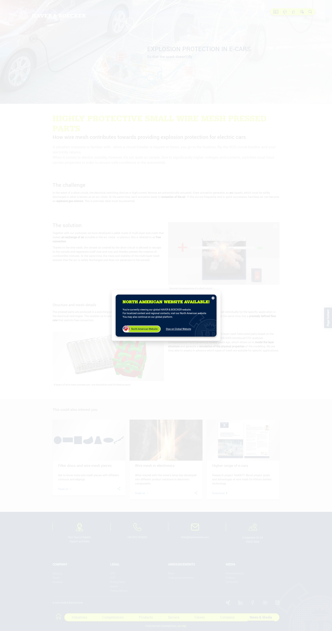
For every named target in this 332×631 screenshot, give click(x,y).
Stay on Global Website (178, 329)
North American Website (144, 329)
